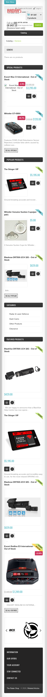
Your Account (13, 665)
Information (12, 652)
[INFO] (38, 183)
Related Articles (33, 688)
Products (15, 339)
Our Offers (12, 658)
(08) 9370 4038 (21, 23)
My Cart (34, 15)
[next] (40, 630)
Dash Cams (14, 319)
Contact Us (12, 678)
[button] (38, 25)
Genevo (18, 41)
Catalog (9, 41)
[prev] (6, 630)
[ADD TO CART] (32, 183)
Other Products (15, 324)
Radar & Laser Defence (19, 314)
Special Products (14, 67)
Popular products (15, 159)
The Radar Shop (13, 688)
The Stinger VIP (11, 169)
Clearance (13, 329)
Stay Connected (13, 671)
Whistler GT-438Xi (12, 113)
